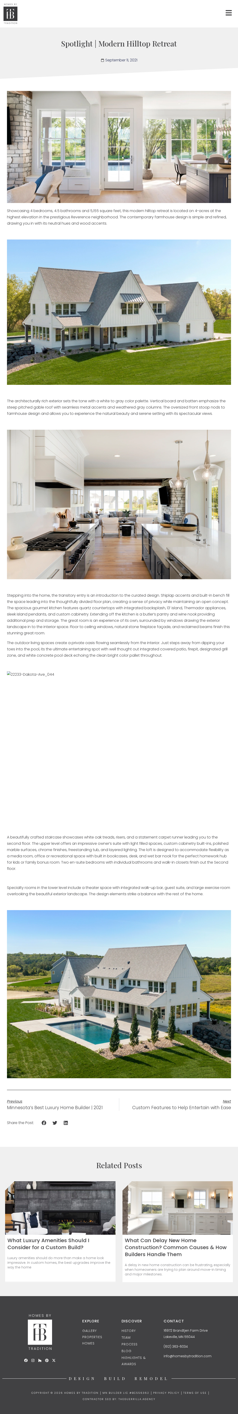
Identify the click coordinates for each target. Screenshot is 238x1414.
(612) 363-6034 (176, 1346)
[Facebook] (26, 1360)
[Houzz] (40, 1360)
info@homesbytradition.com (188, 1356)
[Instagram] (33, 1360)
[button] (44, 1123)
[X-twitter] (54, 1360)
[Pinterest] (47, 1360)
